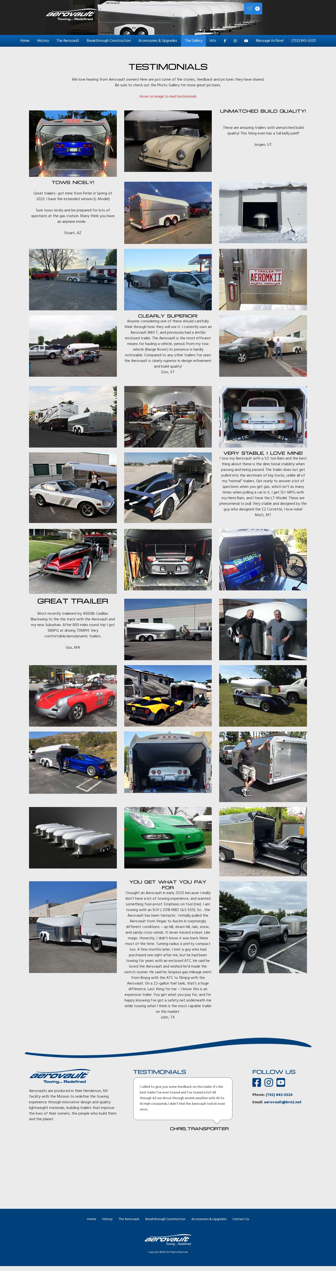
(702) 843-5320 (303, 41)
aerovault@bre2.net (283, 1102)
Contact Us (240, 1219)
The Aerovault (67, 41)
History (43, 41)
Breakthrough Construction (109, 41)
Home (25, 41)
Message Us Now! (270, 41)
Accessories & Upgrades (157, 41)
